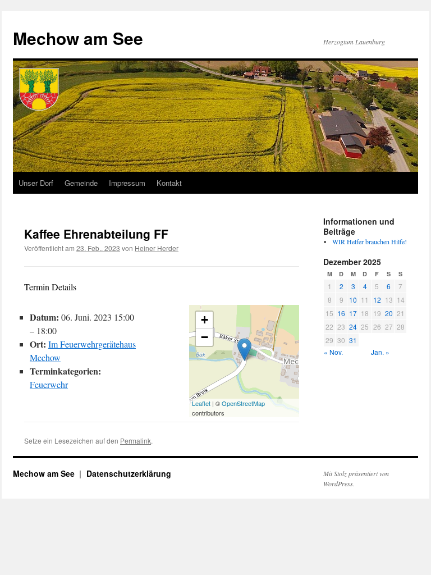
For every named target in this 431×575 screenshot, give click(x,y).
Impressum (127, 182)
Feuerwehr (49, 384)
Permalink (135, 440)
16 (341, 313)
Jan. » (380, 352)
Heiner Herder (156, 248)
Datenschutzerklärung (128, 473)
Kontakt (169, 182)
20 (389, 313)
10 (353, 299)
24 (353, 326)
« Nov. (333, 352)
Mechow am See (78, 38)
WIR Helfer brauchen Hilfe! (369, 241)
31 (353, 340)
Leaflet (201, 403)
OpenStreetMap (243, 403)
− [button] (204, 337)
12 (377, 299)
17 (353, 313)
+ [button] (204, 320)
